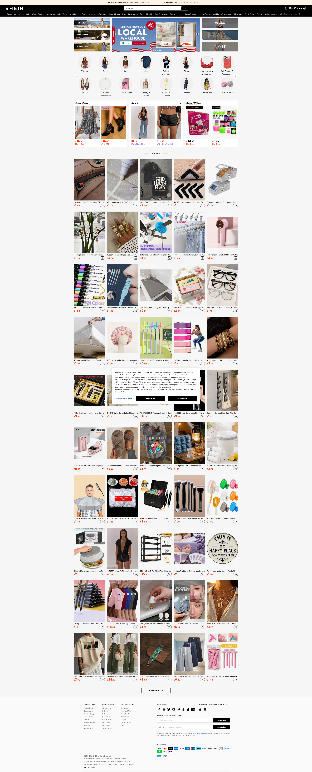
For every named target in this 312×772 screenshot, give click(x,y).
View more (154, 690)
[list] (176, 709)
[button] (300, 8)
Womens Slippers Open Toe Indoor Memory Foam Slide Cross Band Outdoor (122, 466)
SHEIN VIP (106, 726)
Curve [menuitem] (65, 14)
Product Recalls (126, 717)
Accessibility (113, 764)
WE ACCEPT (161, 744)
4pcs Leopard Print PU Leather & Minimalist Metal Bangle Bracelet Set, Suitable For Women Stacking (222, 360)
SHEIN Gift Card (126, 723)
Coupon (123, 720)
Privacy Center (89, 758)
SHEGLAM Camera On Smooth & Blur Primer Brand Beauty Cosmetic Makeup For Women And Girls (189, 624)
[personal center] (285, 8)
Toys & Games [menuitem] (250, 14)
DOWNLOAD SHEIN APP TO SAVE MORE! (213, 705)
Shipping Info (106, 708)
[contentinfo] (193, 750)
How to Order (106, 717)
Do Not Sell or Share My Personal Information (99, 761)
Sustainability (88, 711)
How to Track (106, 720)
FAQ (122, 726)
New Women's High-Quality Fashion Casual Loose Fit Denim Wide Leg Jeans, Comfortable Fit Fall (122, 676)
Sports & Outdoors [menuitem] (191, 14)
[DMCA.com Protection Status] (165, 756)
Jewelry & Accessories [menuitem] (130, 14)
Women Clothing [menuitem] (38, 14)
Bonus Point (125, 714)
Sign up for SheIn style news (169, 716)
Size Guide (106, 723)
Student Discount (89, 723)
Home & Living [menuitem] (114, 14)
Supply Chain (88, 717)
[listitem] (89, 183)
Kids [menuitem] (58, 14)
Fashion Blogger (89, 714)
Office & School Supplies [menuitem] (288, 14)
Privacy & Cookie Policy (204, 734)
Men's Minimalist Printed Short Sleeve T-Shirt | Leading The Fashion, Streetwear (89, 676)
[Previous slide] (114, 34)
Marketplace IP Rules (91, 764)
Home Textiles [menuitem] (206, 14)
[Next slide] (197, 34)
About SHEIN (88, 708)
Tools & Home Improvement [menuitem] (267, 14)
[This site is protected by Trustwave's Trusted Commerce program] (159, 756)
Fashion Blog (88, 728)
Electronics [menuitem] (238, 14)
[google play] (205, 710)
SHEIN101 (87, 726)
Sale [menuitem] (27, 14)
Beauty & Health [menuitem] (146, 14)
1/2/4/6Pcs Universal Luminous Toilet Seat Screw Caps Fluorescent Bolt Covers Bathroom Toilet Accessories (156, 624)
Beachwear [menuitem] (51, 14)
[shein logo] (14, 8)
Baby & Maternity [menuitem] (161, 14)
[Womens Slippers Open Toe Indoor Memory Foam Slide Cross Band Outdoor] (122, 443)
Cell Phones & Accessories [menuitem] (222, 14)
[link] (78, 2)
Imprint (122, 764)
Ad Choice (130, 764)
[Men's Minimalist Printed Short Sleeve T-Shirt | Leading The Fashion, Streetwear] (89, 654)
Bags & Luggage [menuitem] (176, 14)
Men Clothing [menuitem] (74, 14)
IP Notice (104, 764)
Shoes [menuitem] (84, 14)
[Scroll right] (305, 14)
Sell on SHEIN (107, 728)
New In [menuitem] (21, 14)
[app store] (200, 710)
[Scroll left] (302, 14)
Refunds (105, 714)
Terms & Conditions (123, 761)
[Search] (184, 8)
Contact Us (124, 708)
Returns (105, 711)
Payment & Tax (126, 711)
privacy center (190, 735)
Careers (86, 720)
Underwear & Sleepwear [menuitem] (98, 14)
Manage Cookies (120, 758)
